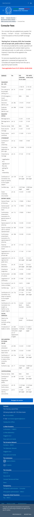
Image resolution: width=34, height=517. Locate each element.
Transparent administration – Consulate (14, 488)
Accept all (27, 514)
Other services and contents (8, 21)
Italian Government (6, 3)
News (4, 482)
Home (2, 18)
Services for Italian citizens (8, 19)
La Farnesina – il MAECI (9, 429)
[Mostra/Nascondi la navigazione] (3, 10)
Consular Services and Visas (10, 479)
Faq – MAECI (6, 498)
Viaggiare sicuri (7, 436)
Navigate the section (17, 400)
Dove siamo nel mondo (9, 439)
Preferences (17, 514)
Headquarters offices (9, 422)
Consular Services (10, 18)
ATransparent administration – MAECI (13, 492)
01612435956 (9, 415)
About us (5, 473)
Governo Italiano (10, 461)
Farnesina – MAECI (8, 445)
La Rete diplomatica (8, 432)
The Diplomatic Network (10, 448)
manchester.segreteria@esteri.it (16, 419)
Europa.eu (8, 465)
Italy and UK (6, 476)
